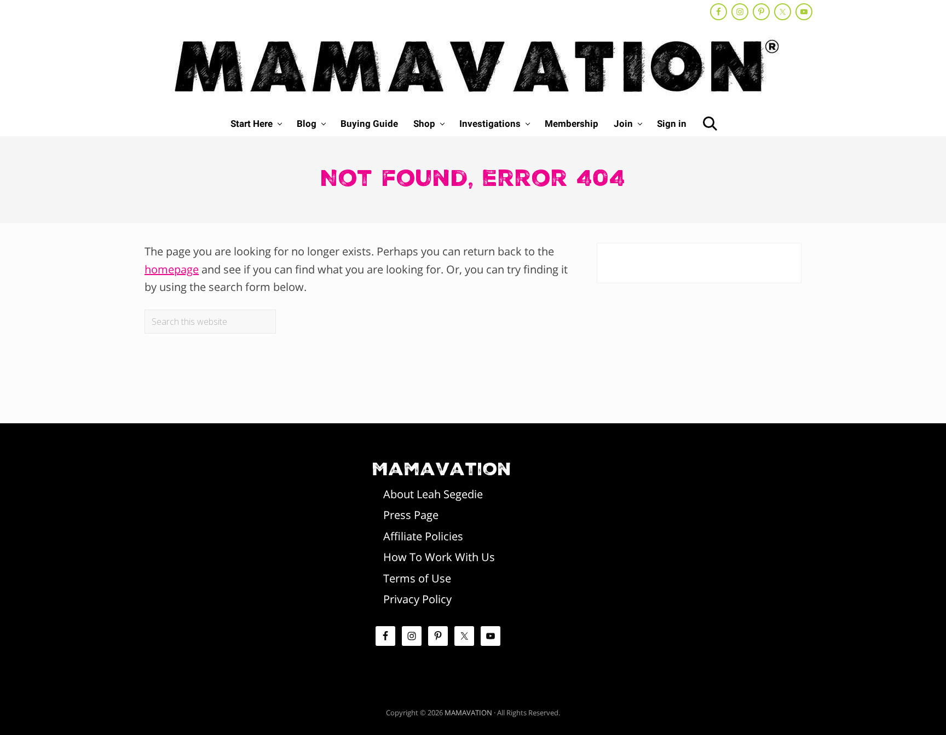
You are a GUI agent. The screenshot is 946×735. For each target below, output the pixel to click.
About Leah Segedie (433, 494)
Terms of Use (417, 578)
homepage (172, 269)
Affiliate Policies (423, 536)
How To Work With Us (439, 557)
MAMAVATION (468, 713)
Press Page (411, 515)
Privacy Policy (417, 599)
